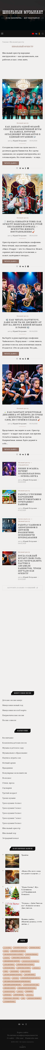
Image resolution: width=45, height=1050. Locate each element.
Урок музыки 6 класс (11, 813)
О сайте (10, 1038)
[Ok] (39, 33)
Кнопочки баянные (31, 954)
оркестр (20, 991)
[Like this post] (17, 168)
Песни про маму (9, 967)
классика (6, 977)
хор (23, 998)
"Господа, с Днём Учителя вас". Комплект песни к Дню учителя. (31, 906)
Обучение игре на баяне (25, 964)
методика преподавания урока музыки (17, 981)
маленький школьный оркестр (30, 977)
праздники (29, 991)
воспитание (14, 971)
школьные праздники (34, 998)
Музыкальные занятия (11, 961)
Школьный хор (9, 833)
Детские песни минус (12, 700)
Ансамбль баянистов (20, 947)
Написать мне (31, 1038)
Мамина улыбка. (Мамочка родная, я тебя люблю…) (31, 922)
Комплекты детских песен (14, 743)
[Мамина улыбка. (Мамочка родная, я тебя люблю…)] (12, 925)
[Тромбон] (12, 861)
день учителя (26, 971)
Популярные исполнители (14, 773)
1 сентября (7, 947)
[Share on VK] (23, 168)
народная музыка (9, 991)
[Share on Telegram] (28, 168)
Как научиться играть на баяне (13, 954)
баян (5, 971)
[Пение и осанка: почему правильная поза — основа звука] (9, 469)
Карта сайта (22, 1032)
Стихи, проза (8, 783)
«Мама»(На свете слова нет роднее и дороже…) (31, 872)
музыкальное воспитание (27, 988)
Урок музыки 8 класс (11, 823)
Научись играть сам (24, 519)
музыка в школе (9, 988)
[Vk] (36, 33)
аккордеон (36, 967)
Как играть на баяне (18, 951)
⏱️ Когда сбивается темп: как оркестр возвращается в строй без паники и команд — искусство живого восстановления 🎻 (22, 227)
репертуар (7, 994)
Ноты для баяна (9, 964)
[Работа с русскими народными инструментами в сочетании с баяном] (9, 497)
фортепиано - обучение (11, 998)
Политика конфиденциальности (22, 1035)
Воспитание (8, 738)
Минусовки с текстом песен (21, 957)
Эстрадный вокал (23, 465)
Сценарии (7, 788)
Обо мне (20, 1038)
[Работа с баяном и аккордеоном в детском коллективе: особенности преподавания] (9, 525)
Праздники (7, 768)
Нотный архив (9, 763)
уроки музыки (18, 994)
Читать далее (10, 163)
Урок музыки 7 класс (11, 818)
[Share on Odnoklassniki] (25, 168)
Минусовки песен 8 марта (14, 710)
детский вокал (29, 974)
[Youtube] (33, 33)
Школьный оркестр (22, 123)
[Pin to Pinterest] (20, 168)
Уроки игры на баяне (24, 967)
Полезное (6, 778)
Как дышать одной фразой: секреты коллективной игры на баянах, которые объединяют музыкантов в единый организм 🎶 (22, 132)
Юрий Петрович (20, 141)
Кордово (6, 957)
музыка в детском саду (31, 984)
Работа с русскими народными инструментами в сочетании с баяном (30, 499)
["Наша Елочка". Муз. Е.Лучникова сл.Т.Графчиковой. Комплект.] (12, 893)
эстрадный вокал (9, 1001)
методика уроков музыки (12, 984)
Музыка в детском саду (13, 748)
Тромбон (24, 855)
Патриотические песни (13, 715)
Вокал (6, 951)
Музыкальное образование (14, 753)
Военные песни (34, 947)
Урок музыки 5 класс (11, 808)
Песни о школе (9, 720)
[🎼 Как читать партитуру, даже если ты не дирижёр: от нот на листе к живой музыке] (22, 292)
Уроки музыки (8, 798)
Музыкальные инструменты (30, 961)
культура (15, 977)
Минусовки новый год (12, 705)
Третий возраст (9, 793)
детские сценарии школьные (12, 974)
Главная (5, 42)
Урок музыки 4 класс (12, 803)
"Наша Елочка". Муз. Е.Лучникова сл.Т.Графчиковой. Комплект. (29, 890)
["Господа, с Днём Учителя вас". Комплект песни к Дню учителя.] (12, 909)
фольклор (29, 994)
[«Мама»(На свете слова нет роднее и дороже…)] (12, 877)
